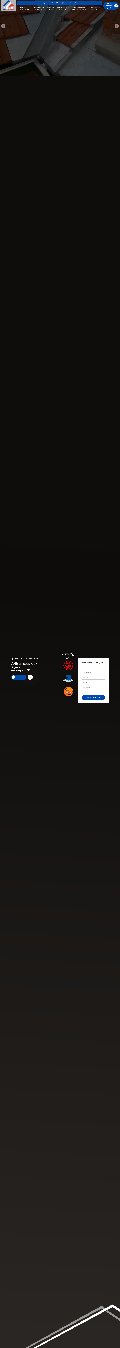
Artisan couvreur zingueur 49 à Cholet (24, 8)
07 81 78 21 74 (69, 3)
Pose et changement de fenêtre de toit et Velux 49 (79, 8)
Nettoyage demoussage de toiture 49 (95, 8)
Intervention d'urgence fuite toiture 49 (63, 8)
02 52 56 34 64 (52, 3)
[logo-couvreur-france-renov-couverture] (8, 10)
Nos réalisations (20, 677)
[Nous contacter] (31, 677)
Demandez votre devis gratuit (109, 6)
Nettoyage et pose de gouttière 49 (39, 8)
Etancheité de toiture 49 (50, 8)
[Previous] (3, 26)
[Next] (117, 26)
